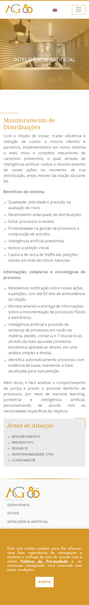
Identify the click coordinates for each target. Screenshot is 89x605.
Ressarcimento (26, 437)
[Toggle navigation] (78, 9)
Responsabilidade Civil (33, 454)
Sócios (13, 513)
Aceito (44, 582)
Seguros (20, 448)
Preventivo (22, 443)
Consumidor (23, 460)
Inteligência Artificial (27, 522)
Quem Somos (18, 505)
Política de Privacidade (44, 561)
